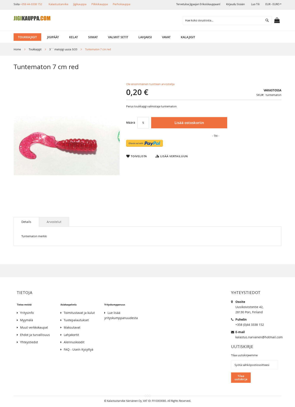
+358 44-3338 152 (31, 4)
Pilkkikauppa (99, 4)
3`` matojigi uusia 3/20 (63, 49)
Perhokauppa (121, 4)
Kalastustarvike (58, 4)
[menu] (147, 37)
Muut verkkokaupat (34, 327)
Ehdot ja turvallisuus (35, 335)
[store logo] (32, 18)
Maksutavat (72, 327)
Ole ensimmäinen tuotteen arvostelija (150, 84)
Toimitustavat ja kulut (79, 313)
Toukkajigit (35, 49)
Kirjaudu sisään (235, 4)
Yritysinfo (27, 313)
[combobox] (227, 20)
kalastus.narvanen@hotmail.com (259, 337)
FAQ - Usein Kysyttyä (78, 349)
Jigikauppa (79, 4)
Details (26, 222)
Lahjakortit (71, 335)
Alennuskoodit (74, 342)
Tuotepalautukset (76, 320)
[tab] (26, 222)
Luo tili (255, 4)
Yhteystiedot (29, 342)
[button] (273, 4)
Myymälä (26, 320)
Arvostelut (54, 222)
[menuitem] (27, 37)
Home (17, 49)
